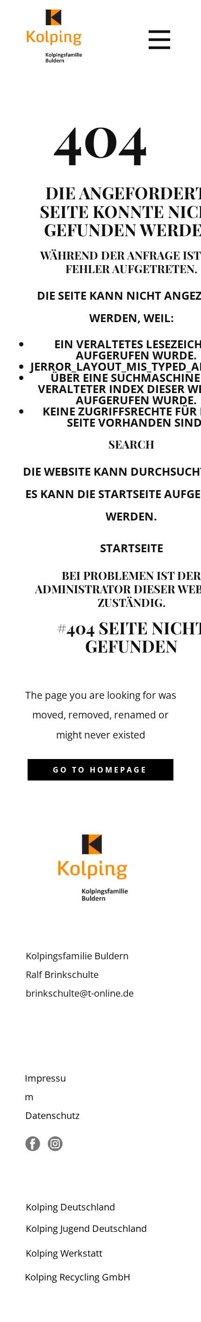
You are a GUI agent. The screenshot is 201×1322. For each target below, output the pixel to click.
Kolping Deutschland (70, 1207)
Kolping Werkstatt (64, 1253)
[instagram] (55, 1143)
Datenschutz (52, 1115)
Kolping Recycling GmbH (77, 1277)
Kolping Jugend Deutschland (86, 1228)
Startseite (131, 548)
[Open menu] (159, 39)
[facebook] (32, 1143)
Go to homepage (100, 770)
